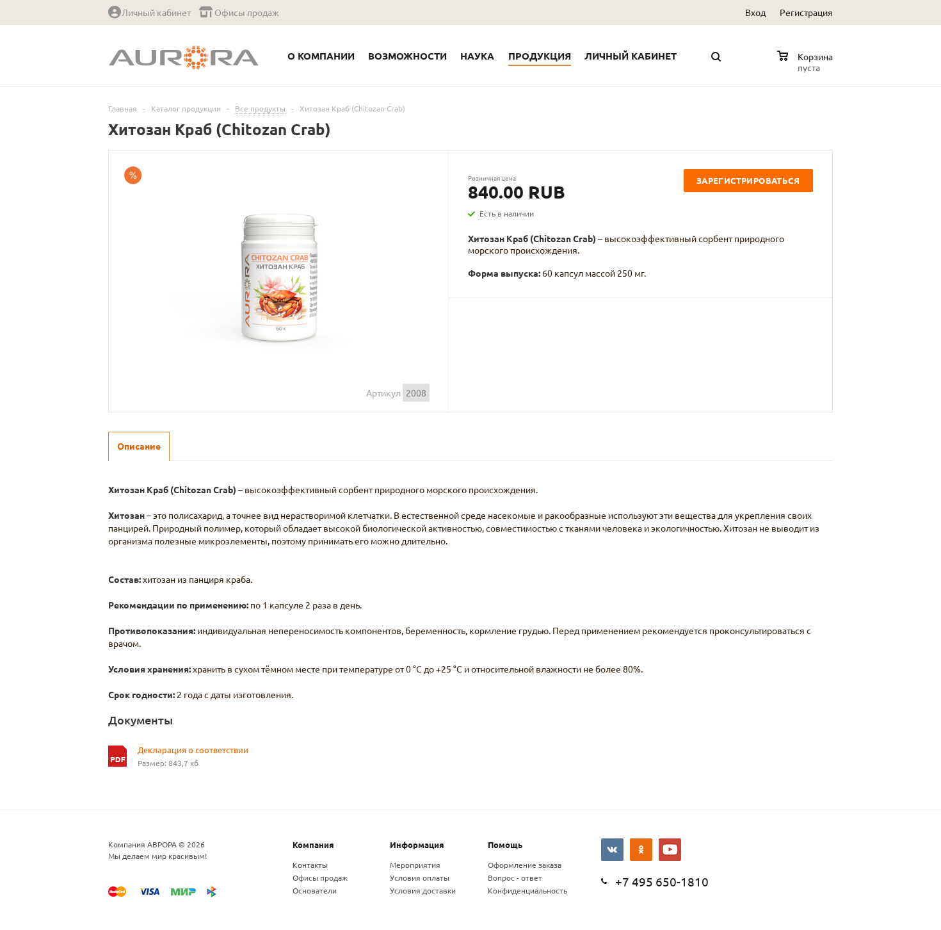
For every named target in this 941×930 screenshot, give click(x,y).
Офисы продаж (320, 877)
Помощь (505, 844)
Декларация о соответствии (193, 749)
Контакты (310, 865)
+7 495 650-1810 (662, 881)
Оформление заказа (524, 865)
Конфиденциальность (527, 890)
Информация (417, 844)
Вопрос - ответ (515, 877)
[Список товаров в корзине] (806, 65)
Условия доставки (423, 890)
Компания (313, 844)
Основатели (315, 890)
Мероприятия (415, 865)
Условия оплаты (419, 877)
